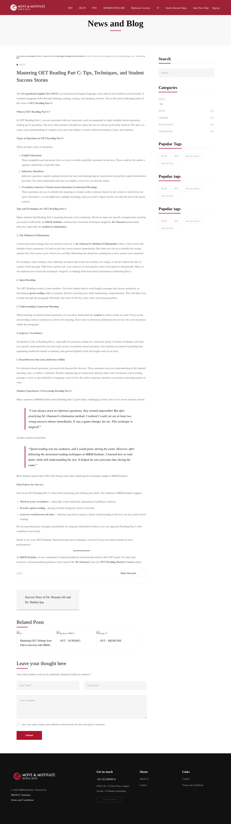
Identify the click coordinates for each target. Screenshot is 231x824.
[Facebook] (16, 808)
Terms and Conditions (22, 800)
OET (176, 156)
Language (186, 117)
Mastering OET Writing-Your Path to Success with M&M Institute (36, 645)
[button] (109, 799)
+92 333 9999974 (106, 779)
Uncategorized (186, 131)
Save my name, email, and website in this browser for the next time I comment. (63, 724)
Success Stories (186, 124)
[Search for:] (186, 72)
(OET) (162, 99)
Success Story (167, 163)
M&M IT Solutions (21, 795)
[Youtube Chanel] (27, 808)
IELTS (186, 111)
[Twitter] (11, 808)
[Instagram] (21, 808)
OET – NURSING (70, 640)
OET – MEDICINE (110, 640)
